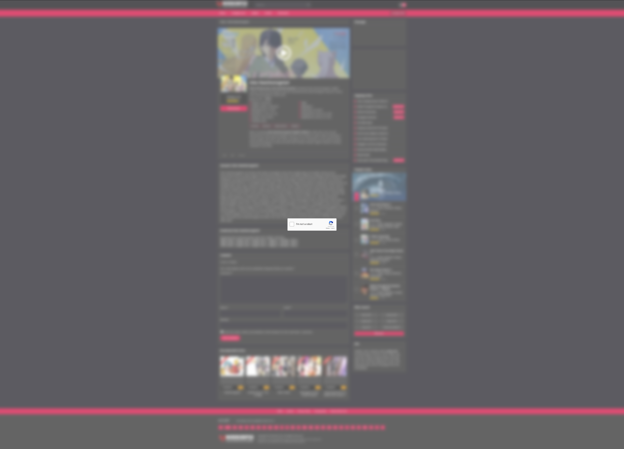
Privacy (328, 228)
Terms (333, 228)
